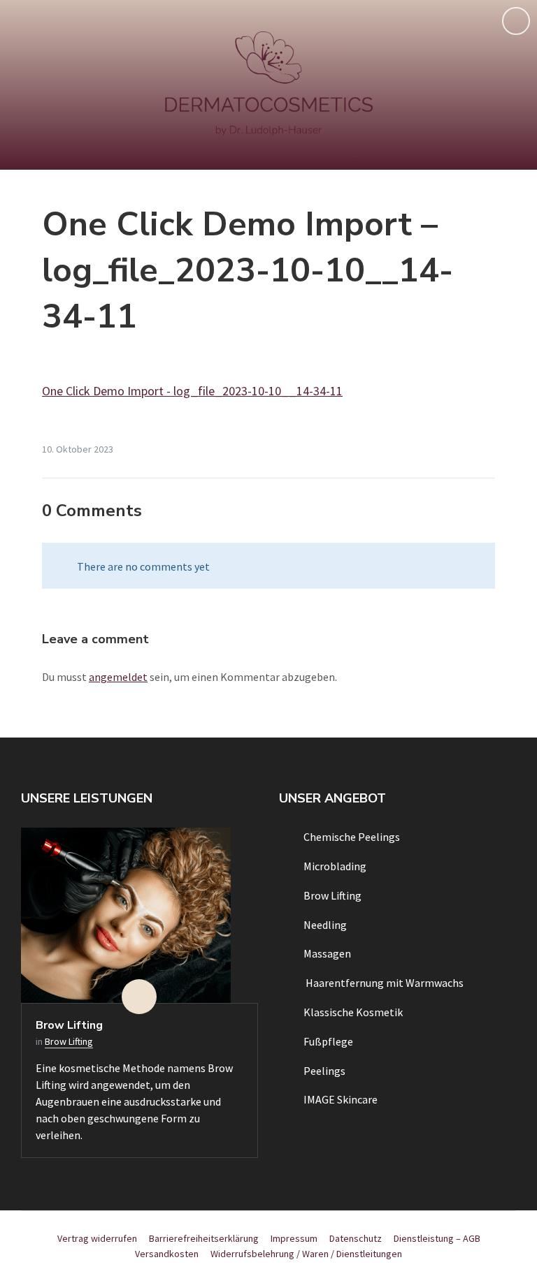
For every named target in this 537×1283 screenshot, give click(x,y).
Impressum (294, 1238)
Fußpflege (328, 1041)
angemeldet (118, 677)
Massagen (327, 953)
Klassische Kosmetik (353, 1012)
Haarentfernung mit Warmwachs (383, 983)
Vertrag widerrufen (97, 1238)
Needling (325, 925)
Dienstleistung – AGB (437, 1238)
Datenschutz (355, 1238)
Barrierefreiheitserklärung (204, 1238)
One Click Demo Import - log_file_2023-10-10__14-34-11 (192, 391)
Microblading (334, 866)
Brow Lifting (69, 1025)
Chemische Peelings (351, 837)
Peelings (324, 1071)
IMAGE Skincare (340, 1099)
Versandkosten (167, 1253)
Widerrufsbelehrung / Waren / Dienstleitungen (306, 1253)
